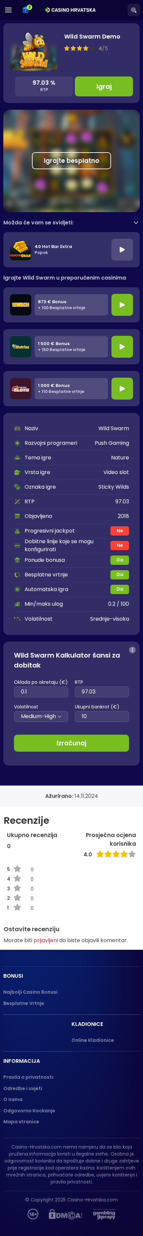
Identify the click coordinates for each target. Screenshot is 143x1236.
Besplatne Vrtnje (23, 1003)
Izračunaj (71, 743)
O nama (13, 1099)
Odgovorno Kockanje (29, 1110)
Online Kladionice (93, 1040)
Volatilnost (26, 706)
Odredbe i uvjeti (22, 1088)
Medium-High (38, 716)
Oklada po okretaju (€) (41, 682)
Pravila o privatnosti (28, 1077)
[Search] (134, 10)
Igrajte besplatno (71, 160)
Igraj (104, 86)
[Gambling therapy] (104, 1214)
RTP (79, 682)
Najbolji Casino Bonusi (30, 992)
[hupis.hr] (33, 1214)
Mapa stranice (21, 1121)
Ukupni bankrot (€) (97, 706)
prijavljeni (46, 940)
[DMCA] (65, 1214)
